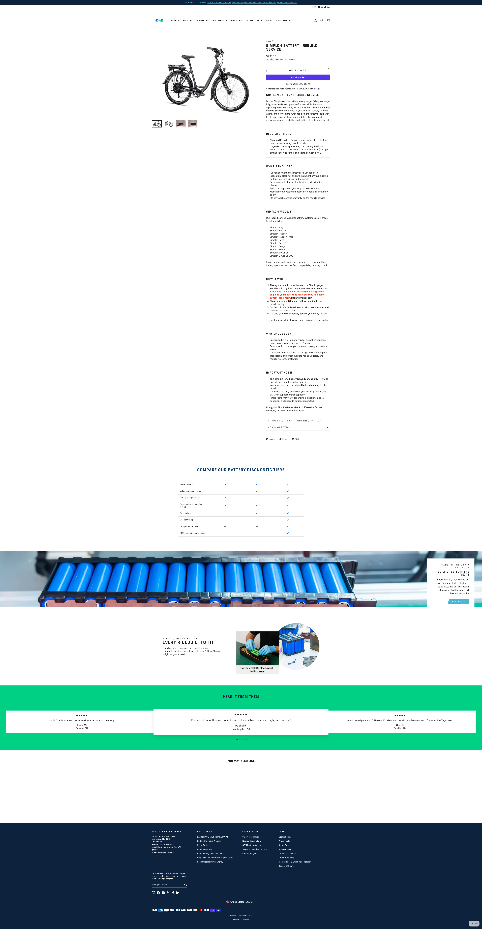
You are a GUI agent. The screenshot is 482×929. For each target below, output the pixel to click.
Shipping (270, 59)
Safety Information (250, 837)
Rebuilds (187, 20)
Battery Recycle (249, 853)
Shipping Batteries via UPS (254, 849)
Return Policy (285, 845)
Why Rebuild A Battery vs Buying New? (215, 857)
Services (235, 20)
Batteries (459, 602)
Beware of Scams (286, 866)
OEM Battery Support (252, 845)
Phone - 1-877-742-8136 (278, 20)
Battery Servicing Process (209, 841)
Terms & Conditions (287, 853)
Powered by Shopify (241, 919)
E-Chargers (202, 20)
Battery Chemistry (205, 849)
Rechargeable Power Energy (210, 862)
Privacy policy (285, 841)
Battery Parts (254, 20)
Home (174, 20)
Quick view (173, 798)
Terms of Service (286, 857)
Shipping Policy (286, 849)
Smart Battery (203, 845)
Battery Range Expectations (209, 853)
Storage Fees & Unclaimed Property (295, 862)
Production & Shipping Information (295, 421)
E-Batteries (218, 20)
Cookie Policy (285, 837)
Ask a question (279, 427)
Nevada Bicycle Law (251, 841)
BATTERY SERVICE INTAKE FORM (212, 837)
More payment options (298, 84)
